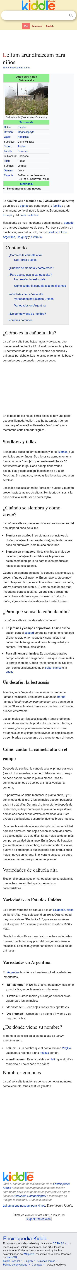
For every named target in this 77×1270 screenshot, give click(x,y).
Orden (7, 146)
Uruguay (22, 237)
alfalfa (9, 672)
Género (8, 170)
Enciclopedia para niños (16, 67)
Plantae (22, 127)
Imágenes (37, 26)
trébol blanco (53, 667)
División (8, 132)
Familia (8, 151)
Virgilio (66, 1048)
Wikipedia (28, 1254)
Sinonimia (26, 183)
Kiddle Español (11, 1261)
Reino (7, 127)
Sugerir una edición (38, 1219)
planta (24, 205)
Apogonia (23, 136)
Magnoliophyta (26, 132)
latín (53, 1059)
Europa (7, 215)
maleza (44, 1053)
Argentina (9, 237)
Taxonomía (26, 122)
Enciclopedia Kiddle (25, 1238)
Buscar (71, 15)
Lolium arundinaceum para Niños (24, 1205)
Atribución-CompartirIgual (29, 1196)
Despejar (64, 15)
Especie (8, 175)
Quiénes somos (46, 1261)
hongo (61, 697)
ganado (69, 223)
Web (26, 26)
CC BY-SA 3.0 (60, 1243)
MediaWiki (12, 1257)
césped (29, 633)
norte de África (29, 215)
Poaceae (23, 151)
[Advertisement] (38, 40)
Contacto (37, 1264)
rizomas (62, 452)
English (50, 26)
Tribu (7, 160)
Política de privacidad (15, 1264)
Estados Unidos (56, 232)
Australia (36, 237)
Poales (22, 146)
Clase (7, 136)
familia (57, 205)
